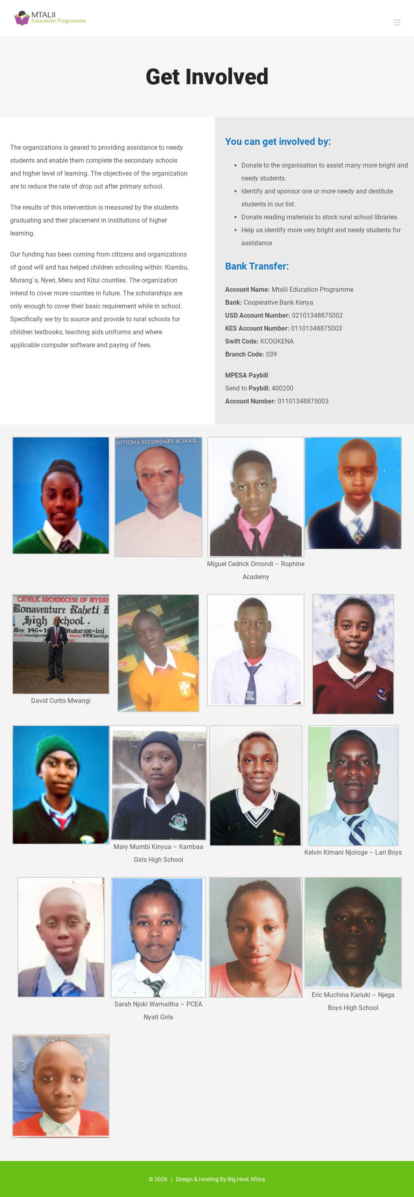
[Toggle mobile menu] (397, 22)
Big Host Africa (246, 1179)
